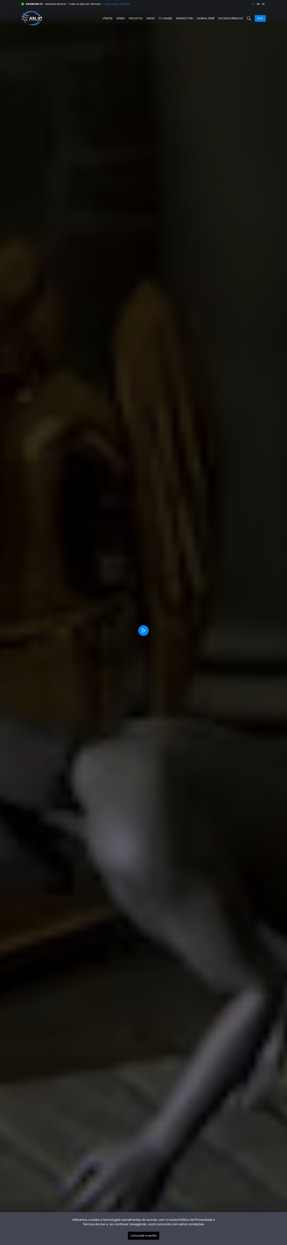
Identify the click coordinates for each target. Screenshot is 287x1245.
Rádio (150, 18)
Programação (110, 4)
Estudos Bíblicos (230, 18)
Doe (260, 18)
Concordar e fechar (144, 1236)
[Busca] (249, 18)
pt (253, 4)
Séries (120, 18)
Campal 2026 (205, 18)
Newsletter (184, 18)
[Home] (82, 18)
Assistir (126, 4)
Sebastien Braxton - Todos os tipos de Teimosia (72, 4)
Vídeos (107, 18)
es (263, 4)
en (258, 4)
